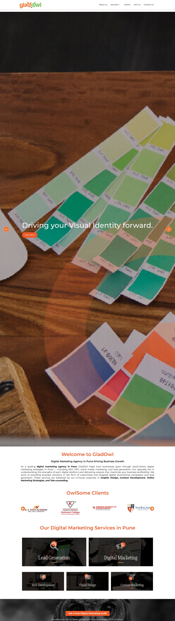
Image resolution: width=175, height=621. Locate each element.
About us (103, 4)
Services (114, 4)
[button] (23, 508)
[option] (87, 229)
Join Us (137, 4)
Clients (127, 4)
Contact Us (149, 4)
